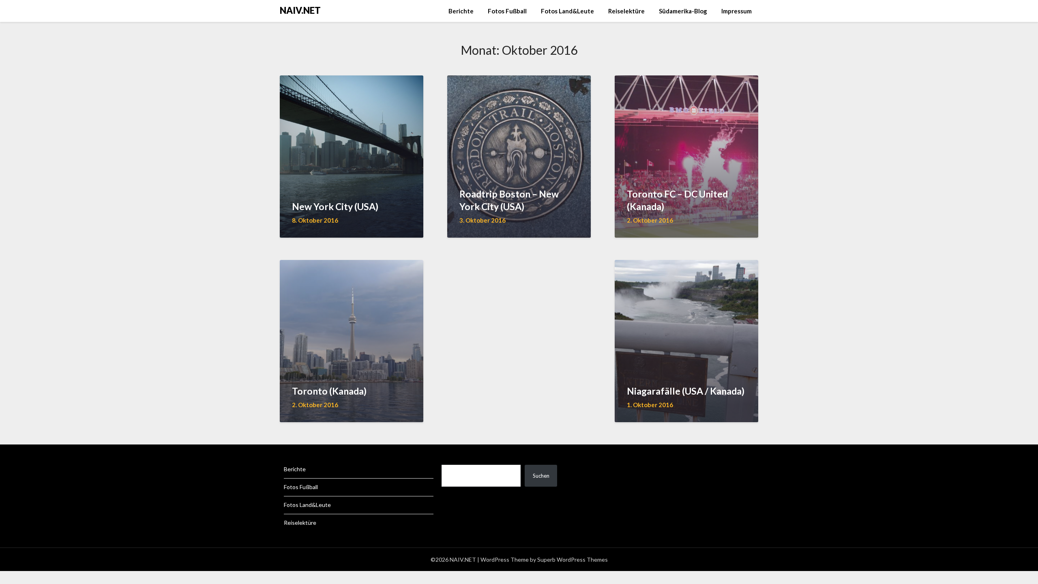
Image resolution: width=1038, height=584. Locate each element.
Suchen (541, 475)
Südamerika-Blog (683, 11)
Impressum (736, 11)
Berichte (461, 11)
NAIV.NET (300, 10)
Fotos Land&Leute (567, 11)
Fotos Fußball (507, 11)
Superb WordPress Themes (572, 559)
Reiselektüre (626, 11)
